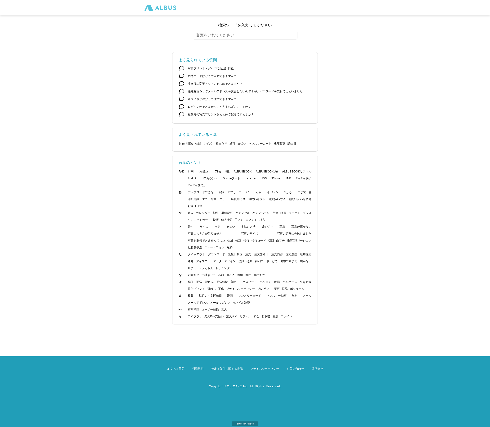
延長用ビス (238, 199)
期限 (216, 213)
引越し (211, 289)
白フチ (280, 240)
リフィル (245, 316)
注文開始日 (261, 254)
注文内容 (277, 254)
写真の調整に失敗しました (294, 233)
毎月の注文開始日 (210, 295)
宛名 (222, 192)
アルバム (244, 192)
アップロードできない (202, 192)
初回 (271, 240)
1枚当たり (220, 143)
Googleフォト (231, 178)
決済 (216, 220)
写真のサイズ (249, 233)
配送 (199, 282)
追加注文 (305, 254)
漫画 (230, 295)
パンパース (290, 282)
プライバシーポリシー (240, 289)
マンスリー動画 (276, 295)
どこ (275, 261)
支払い (242, 143)
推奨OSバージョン (299, 240)
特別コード (262, 261)
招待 (246, 240)
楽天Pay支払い (214, 316)
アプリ (231, 192)
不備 (221, 289)
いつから (286, 192)
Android (192, 178)
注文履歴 (291, 254)
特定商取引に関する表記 (227, 368)
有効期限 (193, 309)
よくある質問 (175, 368)
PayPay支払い (197, 185)
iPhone (275, 178)
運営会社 (317, 368)
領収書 (266, 316)
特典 (249, 261)
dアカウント (210, 178)
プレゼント (264, 289)
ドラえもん (206, 268)
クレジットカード (199, 220)
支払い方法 (248, 226)
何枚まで (259, 275)
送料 (232, 143)
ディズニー (203, 261)
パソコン (265, 282)
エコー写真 (209, 199)
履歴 (275, 316)
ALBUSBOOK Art (267, 171)
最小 (191, 226)
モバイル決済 (241, 302)
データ (217, 261)
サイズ (207, 143)
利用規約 (197, 368)
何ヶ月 (230, 275)
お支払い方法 (277, 199)
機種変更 (279, 143)
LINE (288, 178)
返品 (285, 289)
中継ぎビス (209, 275)
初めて (235, 282)
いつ (275, 192)
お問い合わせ (295, 368)
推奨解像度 (195, 247)
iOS (264, 178)
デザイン (230, 261)
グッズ (307, 213)
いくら (257, 192)
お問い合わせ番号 (299, 199)
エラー (223, 199)
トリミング (222, 268)
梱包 (262, 220)
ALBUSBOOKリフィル (296, 171)
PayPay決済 (303, 178)
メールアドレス (198, 302)
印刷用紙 (193, 199)
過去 (191, 213)
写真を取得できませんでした (206, 240)
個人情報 (227, 220)
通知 (191, 261)
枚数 (191, 295)
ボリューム (297, 289)
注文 (248, 254)
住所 (198, 143)
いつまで (300, 192)
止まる (192, 268)
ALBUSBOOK (243, 171)
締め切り (267, 226)
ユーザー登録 (210, 309)
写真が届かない (301, 226)
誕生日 (291, 143)
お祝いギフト (256, 199)
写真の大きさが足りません (205, 233)
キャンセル (242, 213)
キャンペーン (261, 213)
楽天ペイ (232, 316)
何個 (240, 275)
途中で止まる (288, 261)
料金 (256, 316)
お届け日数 (186, 143)
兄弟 (275, 213)
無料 (294, 295)
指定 (217, 226)
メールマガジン (220, 302)
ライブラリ (195, 316)
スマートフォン (214, 247)
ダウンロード (216, 254)
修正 (238, 240)
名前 (221, 275)
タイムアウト (196, 254)
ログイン (286, 316)
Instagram (251, 178)
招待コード (259, 240)
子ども (239, 220)
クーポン (294, 213)
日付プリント (196, 289)
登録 (241, 261)
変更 (277, 289)
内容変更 (193, 275)
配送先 (209, 282)
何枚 (248, 275)
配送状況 (222, 282)
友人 (224, 309)
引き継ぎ (305, 282)
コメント (251, 220)
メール (307, 295)
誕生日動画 (235, 254)
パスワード (250, 282)
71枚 (218, 171)
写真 (282, 226)
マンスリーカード (259, 143)
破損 (277, 282)
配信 (191, 282)
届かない (305, 261)
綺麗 (283, 213)
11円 (191, 171)
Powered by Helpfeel (245, 423)
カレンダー (203, 213)
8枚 (227, 171)
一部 (267, 192)
